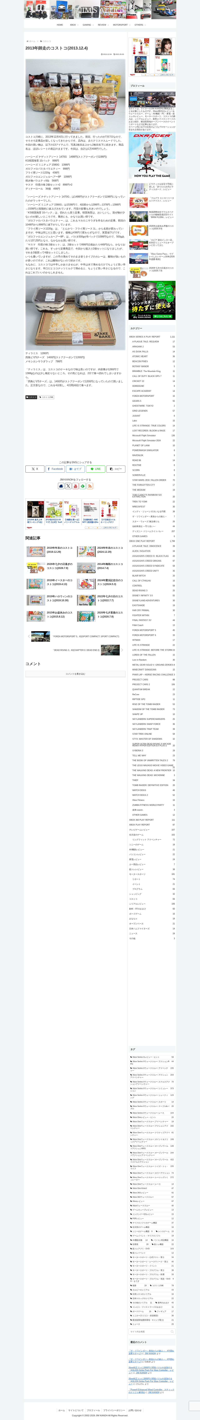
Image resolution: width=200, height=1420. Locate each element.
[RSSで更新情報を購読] (90, 486)
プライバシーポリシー (114, 1410)
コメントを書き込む (75, 674)
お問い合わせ (135, 1410)
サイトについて (76, 1410)
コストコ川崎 (47, 397)
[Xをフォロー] (68, 486)
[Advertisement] (75, 433)
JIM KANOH (150, 1353)
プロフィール (93, 1410)
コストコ (32, 397)
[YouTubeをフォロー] (75, 486)
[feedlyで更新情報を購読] (83, 486)
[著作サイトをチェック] (61, 486)
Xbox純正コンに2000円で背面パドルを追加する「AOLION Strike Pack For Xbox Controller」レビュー (151, 1370)
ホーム (61, 1410)
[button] (115, 469)
